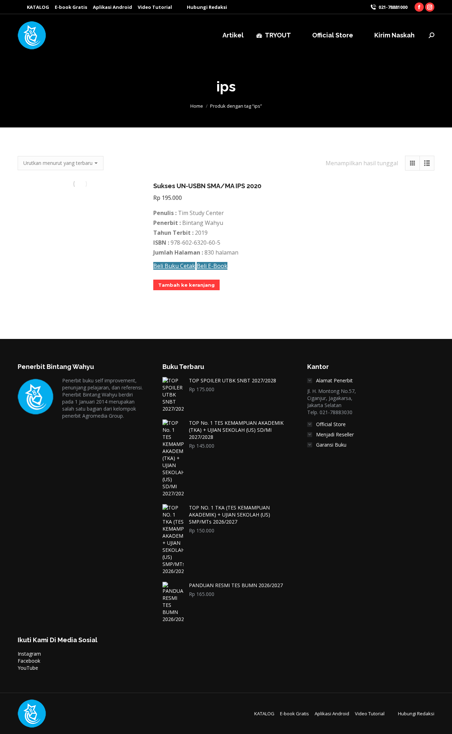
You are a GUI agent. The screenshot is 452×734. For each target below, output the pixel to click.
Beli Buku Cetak (174, 266)
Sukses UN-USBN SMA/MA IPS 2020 (207, 186)
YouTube (28, 667)
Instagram (29, 653)
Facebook (29, 660)
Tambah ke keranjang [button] (186, 285)
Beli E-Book (212, 266)
